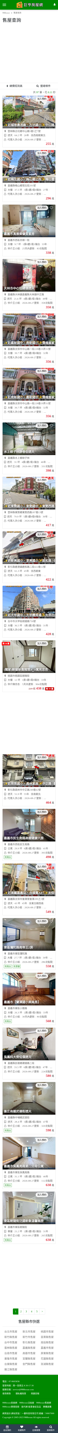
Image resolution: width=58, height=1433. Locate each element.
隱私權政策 (21, 1393)
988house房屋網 (9, 1403)
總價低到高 (16, 86)
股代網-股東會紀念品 (31, 1407)
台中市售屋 (10, 1342)
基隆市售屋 (10, 1358)
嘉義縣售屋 (29, 1347)
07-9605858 (14, 1381)
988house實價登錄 (10, 1407)
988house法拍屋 (26, 1403)
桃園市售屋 (47, 1331)
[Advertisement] (29, 54)
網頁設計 (6, 1413)
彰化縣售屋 (29, 1342)
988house (6, 13)
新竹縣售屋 (10, 1337)
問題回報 (35, 1393)
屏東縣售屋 (47, 1353)
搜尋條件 (45, 86)
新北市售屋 (29, 1331)
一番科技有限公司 (30, 1413)
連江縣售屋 (10, 1369)
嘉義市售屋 (47, 1347)
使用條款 (6, 1393)
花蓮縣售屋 (47, 1358)
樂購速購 (47, 1407)
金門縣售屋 (29, 1364)
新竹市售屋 (29, 1337)
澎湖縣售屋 (47, 1364)
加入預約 (41, 99)
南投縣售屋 (47, 1342)
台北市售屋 (10, 1331)
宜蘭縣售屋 (29, 1358)
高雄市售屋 (29, 1353)
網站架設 (15, 1413)
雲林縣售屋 (10, 1347)
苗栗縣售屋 (47, 1337)
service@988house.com (23, 1389)
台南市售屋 (10, 1353)
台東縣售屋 (10, 1364)
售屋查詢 (17, 13)
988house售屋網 (43, 1403)
